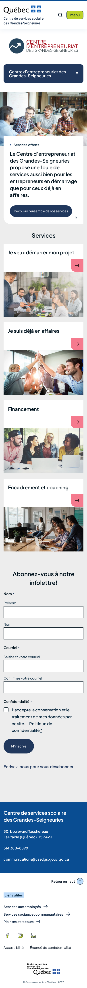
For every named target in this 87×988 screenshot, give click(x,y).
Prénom (10, 603)
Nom (7, 624)
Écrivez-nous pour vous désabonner (39, 766)
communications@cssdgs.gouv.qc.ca (36, 859)
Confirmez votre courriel (23, 678)
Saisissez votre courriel (22, 657)
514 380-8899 (16, 848)
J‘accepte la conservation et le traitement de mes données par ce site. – (42, 720)
